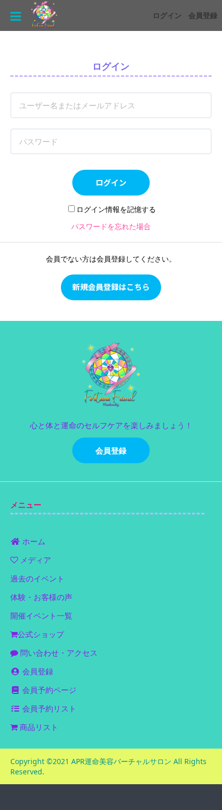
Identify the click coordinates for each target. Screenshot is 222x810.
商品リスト (38, 727)
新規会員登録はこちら (111, 286)
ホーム (32, 541)
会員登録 (202, 15)
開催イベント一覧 (41, 615)
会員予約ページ (48, 690)
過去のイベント (37, 578)
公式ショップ (41, 634)
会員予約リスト (48, 708)
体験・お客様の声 (41, 597)
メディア (34, 560)
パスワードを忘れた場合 (111, 226)
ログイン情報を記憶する (116, 209)
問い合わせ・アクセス (58, 652)
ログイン (167, 15)
